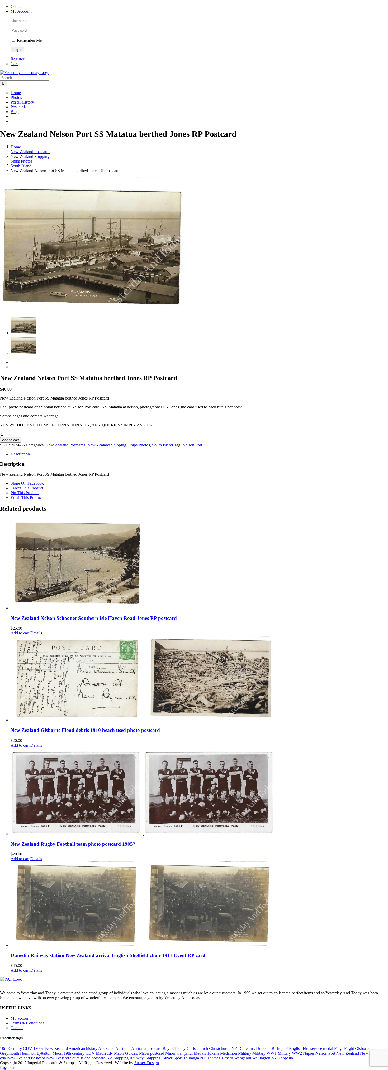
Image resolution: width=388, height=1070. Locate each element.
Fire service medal (318, 1048)
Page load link (12, 1067)
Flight (349, 1048)
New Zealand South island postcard (76, 1058)
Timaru (227, 1058)
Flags (338, 1048)
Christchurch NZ (223, 1048)
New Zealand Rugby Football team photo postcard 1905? (73, 844)
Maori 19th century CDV (74, 1053)
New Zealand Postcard (26, 1058)
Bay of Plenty (174, 1048)
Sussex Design (146, 1063)
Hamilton (28, 1053)
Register (17, 59)
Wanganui (242, 1058)
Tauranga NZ (194, 1058)
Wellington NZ (264, 1058)
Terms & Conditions (27, 1023)
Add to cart (10, 440)
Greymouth (9, 1053)
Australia (122, 1048)
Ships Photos (139, 445)
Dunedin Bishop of (272, 1048)
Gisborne (362, 1048)
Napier (308, 1053)
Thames (213, 1058)
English (295, 1048)
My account (20, 1018)
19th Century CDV (16, 1048)
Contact (17, 1027)
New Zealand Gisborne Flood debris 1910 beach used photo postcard (85, 730)
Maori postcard (151, 1053)
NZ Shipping (118, 1058)
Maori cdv (104, 1053)
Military (244, 1053)
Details (36, 633)
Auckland (106, 1048)
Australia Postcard (146, 1048)
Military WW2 (290, 1053)
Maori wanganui (179, 1053)
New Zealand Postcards (65, 445)
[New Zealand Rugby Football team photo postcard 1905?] (199, 792)
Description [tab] (20, 454)
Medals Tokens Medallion (215, 1053)
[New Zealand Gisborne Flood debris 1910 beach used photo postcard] (199, 678)
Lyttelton (44, 1053)
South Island (162, 445)
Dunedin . (246, 1048)
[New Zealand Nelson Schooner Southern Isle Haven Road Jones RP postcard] (199, 564)
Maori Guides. (126, 1053)
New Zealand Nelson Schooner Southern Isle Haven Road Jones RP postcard (94, 618)
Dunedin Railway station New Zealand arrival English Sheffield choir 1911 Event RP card (108, 955)
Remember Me (29, 40)
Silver (167, 1058)
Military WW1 (264, 1053)
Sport (177, 1058)
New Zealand (347, 1053)
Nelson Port (192, 445)
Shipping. (153, 1058)
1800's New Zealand (50, 1048)
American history (83, 1048)
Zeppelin (285, 1058)
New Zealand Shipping (106, 445)
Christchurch (197, 1048)
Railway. (137, 1058)
